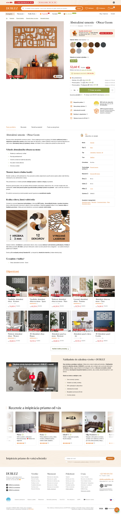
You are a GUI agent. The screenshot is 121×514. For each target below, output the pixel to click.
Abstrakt (92, 142)
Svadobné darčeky (70, 485)
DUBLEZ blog (84, 489)
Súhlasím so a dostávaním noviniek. (84, 462)
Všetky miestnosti (51, 489)
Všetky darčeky (69, 489)
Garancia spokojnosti (20, 499)
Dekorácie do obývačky (52, 477)
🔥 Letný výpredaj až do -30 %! (24, 2)
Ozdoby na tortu (35, 483)
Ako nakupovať (70, 499)
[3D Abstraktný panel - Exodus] (104, 321)
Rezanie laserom (94, 167)
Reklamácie (41, 499)
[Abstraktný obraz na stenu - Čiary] (104, 286)
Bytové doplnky (35, 477)
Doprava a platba (31, 499)
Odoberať (110, 458)
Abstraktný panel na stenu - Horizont (59, 335)
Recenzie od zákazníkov (87, 479)
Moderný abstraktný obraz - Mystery (15, 335)
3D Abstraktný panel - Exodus (103, 335)
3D (102, 152)
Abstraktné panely (86, 202)
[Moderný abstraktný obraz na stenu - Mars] (60, 286)
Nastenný (98, 152)
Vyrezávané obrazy (101, 202)
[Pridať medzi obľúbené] (112, 90)
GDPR (78, 499)
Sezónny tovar (34, 487)
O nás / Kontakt (84, 477)
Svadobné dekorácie (36, 485)
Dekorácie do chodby (52, 485)
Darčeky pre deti (70, 483)
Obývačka (93, 202)
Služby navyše (84, 487)
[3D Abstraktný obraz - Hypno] (38, 321)
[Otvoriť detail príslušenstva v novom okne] (81, 80)
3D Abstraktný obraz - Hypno (37, 335)
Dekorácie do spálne (52, 479)
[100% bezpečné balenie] (96, 111)
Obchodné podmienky (52, 499)
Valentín (68, 477)
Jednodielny (93, 152)
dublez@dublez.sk (107, 479)
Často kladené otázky (86, 481)
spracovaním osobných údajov (81, 462)
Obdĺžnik (92, 157)
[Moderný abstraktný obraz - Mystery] (16, 321)
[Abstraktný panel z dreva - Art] (82, 321)
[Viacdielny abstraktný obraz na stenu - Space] (38, 286)
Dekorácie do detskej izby (53, 481)
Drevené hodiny (35, 479)
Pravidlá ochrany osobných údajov (85, 507)
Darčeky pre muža (70, 481)
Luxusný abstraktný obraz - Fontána (81, 300)
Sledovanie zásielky (85, 491)
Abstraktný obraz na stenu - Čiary (103, 300)
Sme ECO (62, 499)
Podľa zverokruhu (70, 487)
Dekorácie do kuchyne (52, 483)
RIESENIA (31, 509)
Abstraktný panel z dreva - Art (82, 335)
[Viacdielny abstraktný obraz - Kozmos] (16, 286)
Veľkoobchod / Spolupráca (87, 483)
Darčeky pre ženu (70, 479)
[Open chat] (116, 509)
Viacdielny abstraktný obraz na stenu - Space (38, 300)
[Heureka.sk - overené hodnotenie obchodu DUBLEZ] (8, 499)
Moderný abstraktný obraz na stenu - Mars (59, 300)
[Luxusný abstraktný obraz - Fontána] (82, 286)
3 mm (91, 188)
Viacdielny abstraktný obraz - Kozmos (15, 300)
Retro (91, 147)
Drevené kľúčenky (35, 489)
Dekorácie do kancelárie (53, 487)
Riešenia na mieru (35, 481)
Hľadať (79, 8)
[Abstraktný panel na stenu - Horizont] (60, 321)
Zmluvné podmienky (88, 509)
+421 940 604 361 (106, 474)
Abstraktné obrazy (86, 203)
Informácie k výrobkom (86, 485)
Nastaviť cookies (90, 499)
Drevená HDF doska (95, 173)
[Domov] (6, 18)
